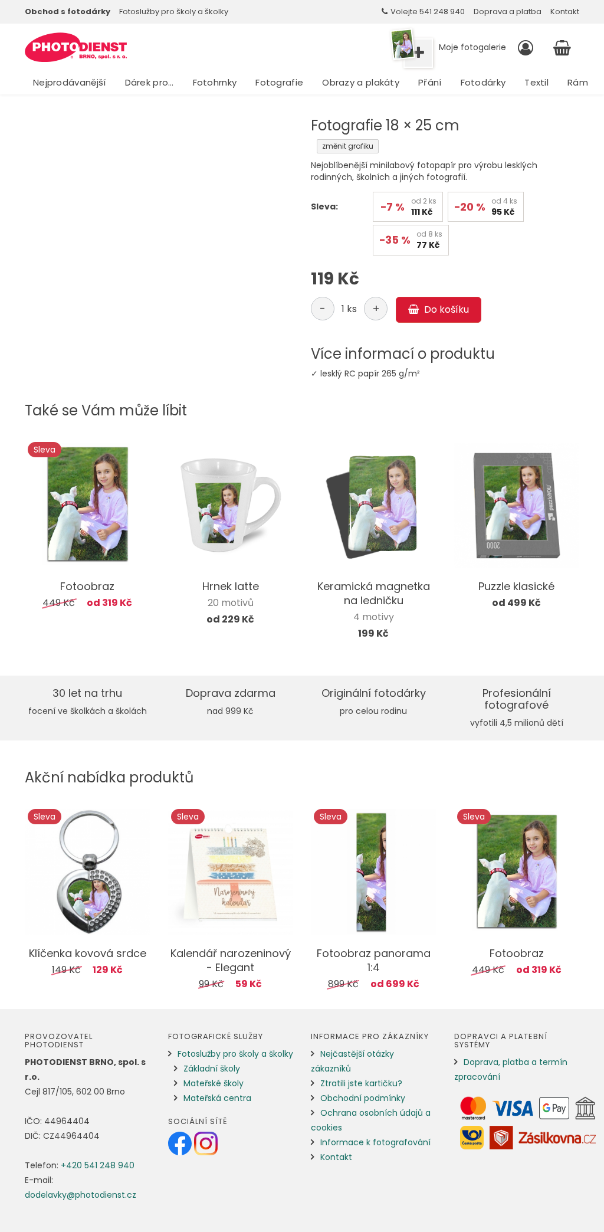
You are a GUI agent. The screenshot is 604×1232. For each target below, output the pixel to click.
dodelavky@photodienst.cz (80, 1195)
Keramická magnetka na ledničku (373, 593)
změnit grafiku (347, 146)
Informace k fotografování (375, 1142)
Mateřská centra (217, 1098)
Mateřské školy (213, 1083)
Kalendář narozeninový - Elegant (230, 960)
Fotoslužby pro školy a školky (173, 11)
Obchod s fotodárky (67, 11)
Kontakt (564, 11)
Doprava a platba (507, 11)
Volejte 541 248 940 (427, 11)
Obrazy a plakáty (360, 82)
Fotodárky (483, 82)
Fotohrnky (215, 82)
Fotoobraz (87, 586)
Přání (430, 82)
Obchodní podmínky (362, 1098)
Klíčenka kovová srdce (87, 953)
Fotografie (279, 82)
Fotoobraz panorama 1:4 (374, 960)
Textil (536, 82)
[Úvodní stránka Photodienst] (76, 47)
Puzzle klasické (516, 586)
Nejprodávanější (69, 82)
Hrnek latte (230, 586)
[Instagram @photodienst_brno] (206, 1143)
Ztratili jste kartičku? (361, 1083)
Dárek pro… (149, 82)
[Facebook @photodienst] (181, 1143)
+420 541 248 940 (97, 1165)
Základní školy (211, 1068)
